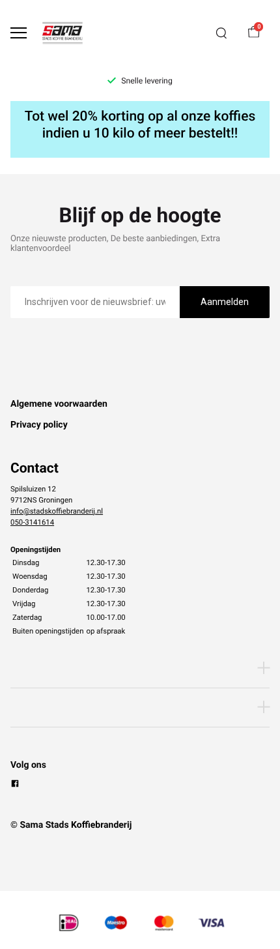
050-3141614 (32, 522)
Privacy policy (39, 425)
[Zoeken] (221, 33)
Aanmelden (225, 302)
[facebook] (15, 785)
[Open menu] (18, 32)
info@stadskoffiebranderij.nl (56, 511)
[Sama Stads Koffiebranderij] (62, 33)
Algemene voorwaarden (58, 404)
